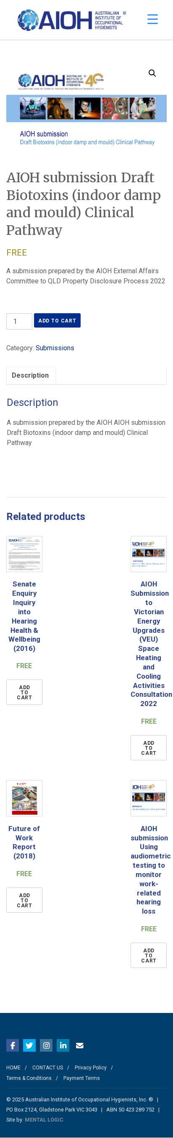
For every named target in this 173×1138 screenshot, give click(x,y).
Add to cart (57, 321)
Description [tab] (30, 375)
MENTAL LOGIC (44, 1120)
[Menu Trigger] (152, 19)
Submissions (55, 348)
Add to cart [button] (24, 693)
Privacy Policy (91, 1068)
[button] (152, 73)
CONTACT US (47, 1068)
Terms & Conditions (29, 1078)
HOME (13, 1068)
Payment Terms (81, 1078)
